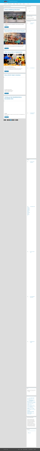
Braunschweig (29, 402)
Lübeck (33, 408)
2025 (29, 399)
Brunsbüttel (34, 402)
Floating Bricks (31, 404)
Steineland (28, 410)
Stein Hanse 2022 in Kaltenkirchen (13, 52)
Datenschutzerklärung (25, 449)
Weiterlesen (6, 48)
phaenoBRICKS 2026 (32, 206)
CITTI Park (30, 403)
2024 (28, 399)
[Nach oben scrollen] (38, 449)
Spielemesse (34, 409)
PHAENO (28, 409)
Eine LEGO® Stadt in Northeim (13, 75)
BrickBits (32, 402)
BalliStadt (34, 400)
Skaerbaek (32, 409)
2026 (31, 399)
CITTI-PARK (28, 403)
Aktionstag (28, 400)
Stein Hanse (29, 412)
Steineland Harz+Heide (30, 411)
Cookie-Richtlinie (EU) (30, 449)
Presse (30, 409)
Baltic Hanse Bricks (29, 401)
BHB (27, 402)
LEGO (28, 408)
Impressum (35, 449)
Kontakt (21, 449)
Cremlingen (32, 403)
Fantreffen (28, 404)
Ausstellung (31, 400)
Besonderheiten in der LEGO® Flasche (15, 31)
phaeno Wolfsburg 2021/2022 (12, 9)
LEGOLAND (31, 408)
